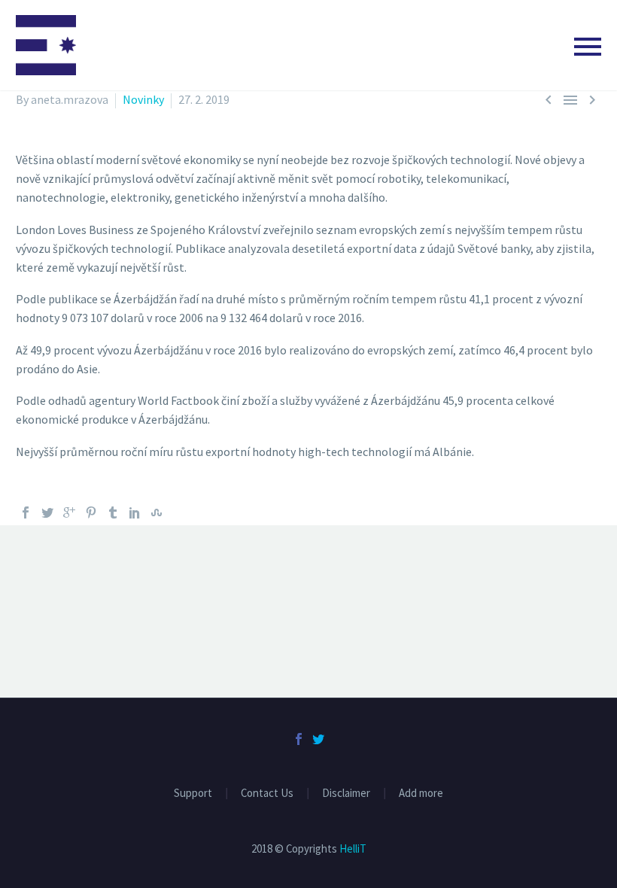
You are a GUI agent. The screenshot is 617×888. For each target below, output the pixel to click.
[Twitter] (47, 512)
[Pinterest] (91, 512)
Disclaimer (346, 793)
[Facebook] (26, 512)
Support (193, 793)
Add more (421, 793)
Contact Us (267, 793)
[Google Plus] (69, 512)
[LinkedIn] (135, 512)
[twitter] (318, 739)
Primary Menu (587, 46)
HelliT (352, 848)
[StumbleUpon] (156, 512)
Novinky (143, 99)
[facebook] (299, 739)
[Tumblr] (113, 512)
